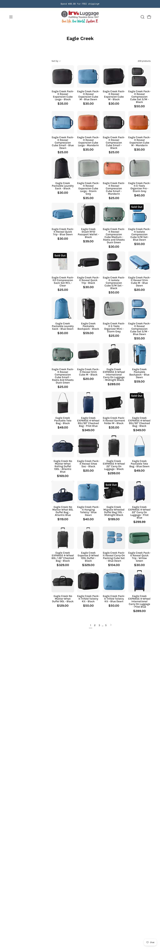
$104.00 (114, 565)
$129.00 (63, 605)
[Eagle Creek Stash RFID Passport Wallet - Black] (88, 214)
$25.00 (63, 152)
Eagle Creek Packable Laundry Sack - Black (63, 186)
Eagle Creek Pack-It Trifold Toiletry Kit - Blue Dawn (114, 599)
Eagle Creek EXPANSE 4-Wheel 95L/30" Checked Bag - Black (139, 422)
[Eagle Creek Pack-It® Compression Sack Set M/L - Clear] (63, 262)
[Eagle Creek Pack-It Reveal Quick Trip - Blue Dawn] (63, 214)
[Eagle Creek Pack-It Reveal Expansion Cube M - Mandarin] (139, 122)
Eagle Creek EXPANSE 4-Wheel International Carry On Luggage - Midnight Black (114, 374)
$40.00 (139, 195)
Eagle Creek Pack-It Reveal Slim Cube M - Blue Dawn (139, 281)
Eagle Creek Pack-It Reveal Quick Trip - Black (88, 280)
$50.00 (139, 106)
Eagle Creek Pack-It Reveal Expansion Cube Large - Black (63, 95)
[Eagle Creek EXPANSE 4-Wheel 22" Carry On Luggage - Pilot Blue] (139, 492)
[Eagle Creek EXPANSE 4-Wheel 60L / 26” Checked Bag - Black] (63, 538)
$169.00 (63, 476)
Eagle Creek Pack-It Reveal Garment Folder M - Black (114, 421)
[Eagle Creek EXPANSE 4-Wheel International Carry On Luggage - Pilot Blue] (139, 581)
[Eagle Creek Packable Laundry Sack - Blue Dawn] (63, 308)
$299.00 (114, 473)
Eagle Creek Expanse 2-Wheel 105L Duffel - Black (88, 556)
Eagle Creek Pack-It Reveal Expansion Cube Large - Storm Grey (88, 188)
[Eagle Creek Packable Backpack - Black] (88, 308)
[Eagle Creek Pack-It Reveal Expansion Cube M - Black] (114, 76)
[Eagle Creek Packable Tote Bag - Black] (63, 403)
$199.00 (114, 519)
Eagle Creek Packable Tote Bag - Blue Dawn (139, 464)
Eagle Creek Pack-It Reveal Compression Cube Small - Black (114, 142)
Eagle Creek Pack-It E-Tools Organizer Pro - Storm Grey (139, 187)
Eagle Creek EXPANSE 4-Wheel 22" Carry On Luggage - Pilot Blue (139, 512)
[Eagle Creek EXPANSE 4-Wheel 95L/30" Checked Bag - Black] (139, 403)
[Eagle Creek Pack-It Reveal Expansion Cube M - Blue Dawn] (88, 76)
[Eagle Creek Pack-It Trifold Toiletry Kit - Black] (88, 581)
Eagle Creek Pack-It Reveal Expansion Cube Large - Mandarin (88, 141)
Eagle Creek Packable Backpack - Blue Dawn (139, 373)
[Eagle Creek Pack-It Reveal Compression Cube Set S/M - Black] (139, 76)
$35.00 (63, 103)
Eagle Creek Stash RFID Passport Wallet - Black (88, 233)
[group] (80, 4)
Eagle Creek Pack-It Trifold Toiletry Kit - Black (88, 599)
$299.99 (139, 522)
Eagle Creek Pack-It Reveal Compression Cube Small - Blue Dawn (63, 142)
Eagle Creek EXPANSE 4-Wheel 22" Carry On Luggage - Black (114, 465)
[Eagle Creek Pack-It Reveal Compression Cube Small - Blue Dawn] (63, 122)
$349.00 (88, 430)
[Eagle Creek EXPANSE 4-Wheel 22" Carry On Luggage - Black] (114, 446)
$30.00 (88, 103)
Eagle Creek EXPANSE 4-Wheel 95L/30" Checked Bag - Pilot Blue (88, 422)
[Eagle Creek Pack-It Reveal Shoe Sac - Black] (88, 446)
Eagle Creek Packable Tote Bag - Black (62, 421)
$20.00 (139, 289)
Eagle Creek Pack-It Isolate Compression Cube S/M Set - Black (114, 283)
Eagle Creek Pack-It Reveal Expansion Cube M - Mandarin (139, 141)
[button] (142, 17)
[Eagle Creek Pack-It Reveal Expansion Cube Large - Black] (63, 76)
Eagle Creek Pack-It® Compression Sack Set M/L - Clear (63, 281)
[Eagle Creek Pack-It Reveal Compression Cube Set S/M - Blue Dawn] (139, 308)
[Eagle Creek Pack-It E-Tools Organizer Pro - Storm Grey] (139, 168)
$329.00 (63, 565)
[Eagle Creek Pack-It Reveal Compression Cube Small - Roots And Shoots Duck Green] (63, 354)
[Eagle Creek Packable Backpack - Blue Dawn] (139, 354)
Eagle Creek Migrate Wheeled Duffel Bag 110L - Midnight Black (113, 511)
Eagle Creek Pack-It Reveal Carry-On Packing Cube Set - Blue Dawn (114, 556)
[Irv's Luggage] (80, 17)
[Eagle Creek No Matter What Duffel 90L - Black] (63, 581)
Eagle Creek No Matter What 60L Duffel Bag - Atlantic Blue (62, 511)
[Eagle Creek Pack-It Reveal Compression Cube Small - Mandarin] (114, 168)
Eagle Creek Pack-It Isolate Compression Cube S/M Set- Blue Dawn (139, 234)
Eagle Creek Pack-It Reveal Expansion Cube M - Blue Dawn (88, 95)
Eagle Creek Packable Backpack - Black (88, 326)
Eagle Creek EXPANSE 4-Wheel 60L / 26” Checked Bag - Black (63, 556)
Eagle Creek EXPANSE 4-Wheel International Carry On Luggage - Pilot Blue (139, 601)
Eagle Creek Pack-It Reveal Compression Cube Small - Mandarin (114, 188)
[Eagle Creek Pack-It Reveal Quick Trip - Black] (88, 262)
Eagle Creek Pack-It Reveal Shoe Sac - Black (88, 464)
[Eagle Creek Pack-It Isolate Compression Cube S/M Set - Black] (114, 262)
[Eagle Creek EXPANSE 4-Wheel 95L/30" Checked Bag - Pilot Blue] (88, 403)
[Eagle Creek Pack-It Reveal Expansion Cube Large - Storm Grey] (88, 168)
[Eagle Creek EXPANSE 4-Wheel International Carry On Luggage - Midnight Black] (114, 354)
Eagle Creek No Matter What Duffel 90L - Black (63, 599)
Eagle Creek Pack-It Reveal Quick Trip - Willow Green (139, 556)
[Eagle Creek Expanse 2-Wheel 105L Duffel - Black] (88, 538)
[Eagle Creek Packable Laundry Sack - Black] (63, 168)
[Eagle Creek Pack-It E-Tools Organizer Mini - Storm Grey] (114, 308)
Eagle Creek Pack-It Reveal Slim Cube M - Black (88, 372)
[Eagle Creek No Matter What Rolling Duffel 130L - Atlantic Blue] (63, 446)
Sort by (55, 61)
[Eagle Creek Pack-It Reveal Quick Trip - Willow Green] (139, 538)
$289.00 (114, 384)
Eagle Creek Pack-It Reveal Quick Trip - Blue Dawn (63, 232)
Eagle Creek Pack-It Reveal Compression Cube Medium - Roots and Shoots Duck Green (114, 236)
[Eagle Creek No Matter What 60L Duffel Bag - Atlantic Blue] (63, 492)
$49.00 (63, 427)
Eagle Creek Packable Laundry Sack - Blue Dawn (63, 326)
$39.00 (88, 241)
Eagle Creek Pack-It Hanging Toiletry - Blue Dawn (88, 511)
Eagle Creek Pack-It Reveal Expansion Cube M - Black (114, 95)
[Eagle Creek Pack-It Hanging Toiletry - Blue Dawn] (88, 492)
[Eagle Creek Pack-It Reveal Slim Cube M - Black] (88, 354)
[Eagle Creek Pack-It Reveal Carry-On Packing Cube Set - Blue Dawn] (114, 538)
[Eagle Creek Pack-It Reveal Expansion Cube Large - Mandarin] (88, 122)
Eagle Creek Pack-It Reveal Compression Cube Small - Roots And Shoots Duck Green (63, 376)
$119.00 (62, 519)
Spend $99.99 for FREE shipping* (80, 3)
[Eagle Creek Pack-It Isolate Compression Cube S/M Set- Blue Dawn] (139, 214)
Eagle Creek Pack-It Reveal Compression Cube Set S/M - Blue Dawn (139, 328)
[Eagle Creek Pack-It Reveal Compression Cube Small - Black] (114, 122)
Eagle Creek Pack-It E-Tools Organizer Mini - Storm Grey (114, 327)
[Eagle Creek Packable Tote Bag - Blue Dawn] (139, 446)
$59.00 (88, 333)
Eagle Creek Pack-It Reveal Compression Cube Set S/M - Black (139, 96)
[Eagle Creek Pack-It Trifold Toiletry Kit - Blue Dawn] (114, 581)
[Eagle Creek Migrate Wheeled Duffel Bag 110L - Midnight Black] (114, 492)
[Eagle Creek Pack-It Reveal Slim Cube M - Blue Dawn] (139, 262)
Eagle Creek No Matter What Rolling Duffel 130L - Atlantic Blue (63, 466)
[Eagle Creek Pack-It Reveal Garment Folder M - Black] (114, 403)
